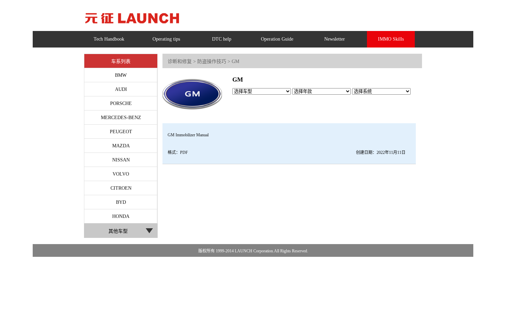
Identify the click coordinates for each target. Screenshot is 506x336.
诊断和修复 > (182, 61)
